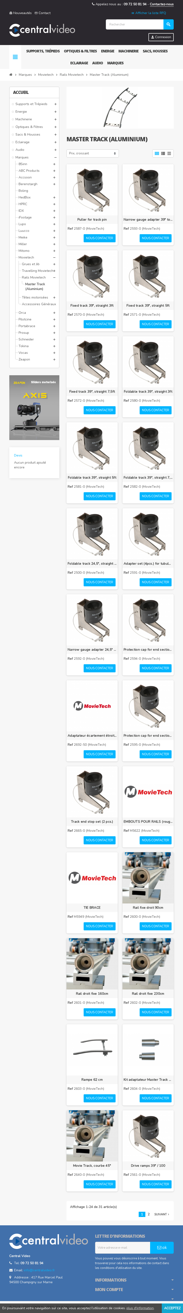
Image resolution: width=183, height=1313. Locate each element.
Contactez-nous (162, 4)
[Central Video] (42, 30)
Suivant (162, 1214)
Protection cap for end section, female (148, 735)
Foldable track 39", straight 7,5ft (148, 477)
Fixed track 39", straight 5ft (148, 305)
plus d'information (140, 1308)
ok (164, 1247)
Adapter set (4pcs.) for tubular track (148, 563)
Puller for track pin (92, 219)
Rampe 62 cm (92, 1079)
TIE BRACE (92, 907)
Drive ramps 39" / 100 (148, 1165)
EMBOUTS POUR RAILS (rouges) (148, 821)
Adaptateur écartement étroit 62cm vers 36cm (92, 735)
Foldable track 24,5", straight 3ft (92, 563)
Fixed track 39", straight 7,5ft (92, 391)
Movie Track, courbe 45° (92, 1165)
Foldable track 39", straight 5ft (92, 477)
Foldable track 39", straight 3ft (148, 391)
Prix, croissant (79, 153)
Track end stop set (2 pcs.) (92, 821)
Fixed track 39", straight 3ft (92, 305)
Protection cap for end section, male (148, 649)
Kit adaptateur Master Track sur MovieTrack (148, 1079)
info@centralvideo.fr (39, 1270)
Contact (43, 13)
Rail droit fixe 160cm (92, 993)
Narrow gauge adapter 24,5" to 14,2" (92, 649)
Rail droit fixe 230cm (148, 993)
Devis (18, 455)
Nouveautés (20, 13)
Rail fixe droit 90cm (148, 907)
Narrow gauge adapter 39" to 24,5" (148, 219)
